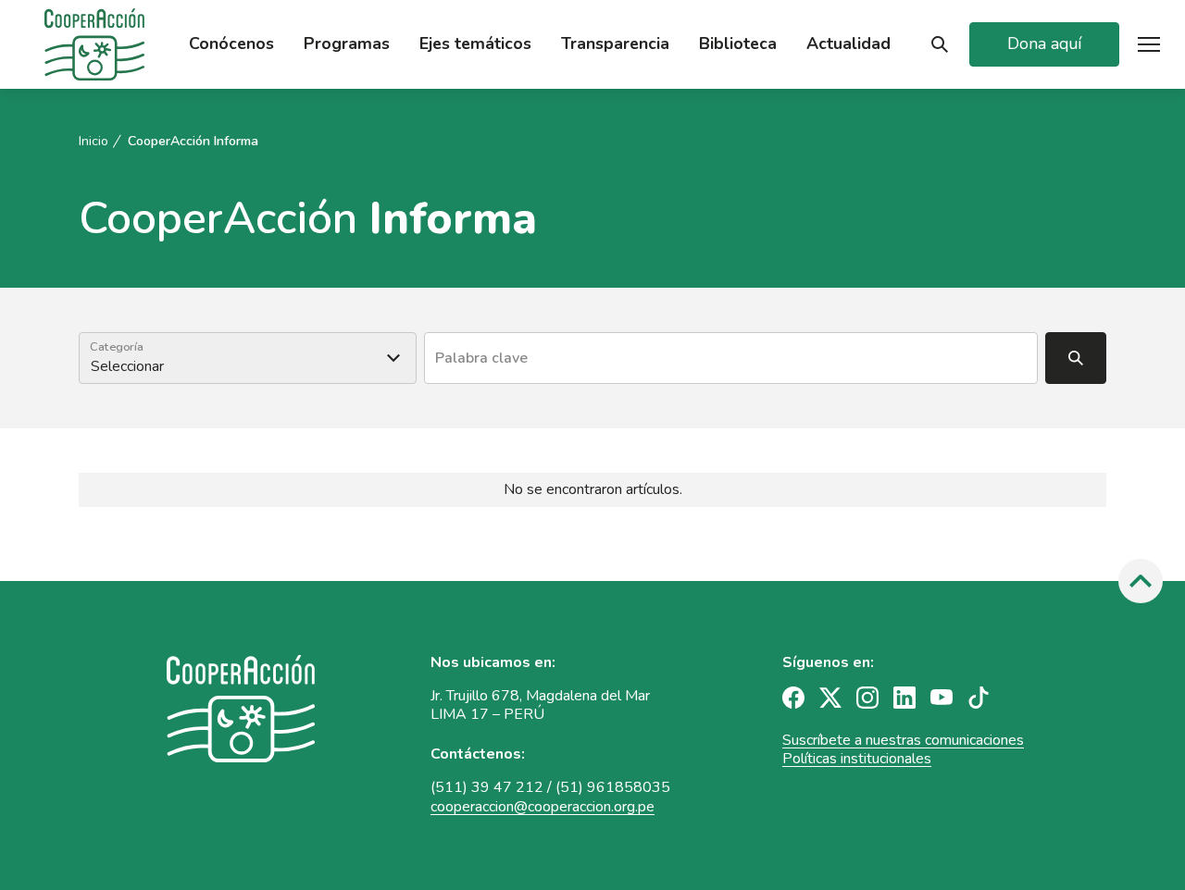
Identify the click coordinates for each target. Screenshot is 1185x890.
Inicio (93, 141)
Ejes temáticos (475, 44)
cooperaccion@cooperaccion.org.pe (542, 807)
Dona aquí (1044, 43)
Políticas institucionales (856, 758)
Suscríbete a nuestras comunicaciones (903, 740)
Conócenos (231, 44)
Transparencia (615, 44)
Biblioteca (738, 44)
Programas (347, 44)
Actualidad (848, 44)
